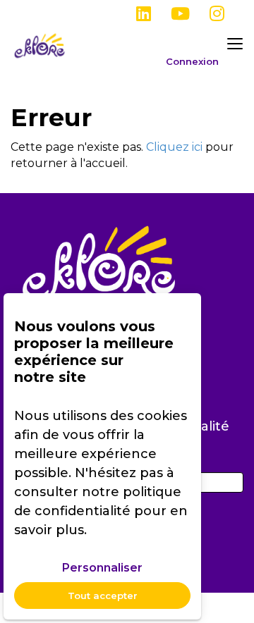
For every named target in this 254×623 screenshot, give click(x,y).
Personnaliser (102, 567)
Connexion (192, 61)
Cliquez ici (174, 147)
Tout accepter (103, 595)
